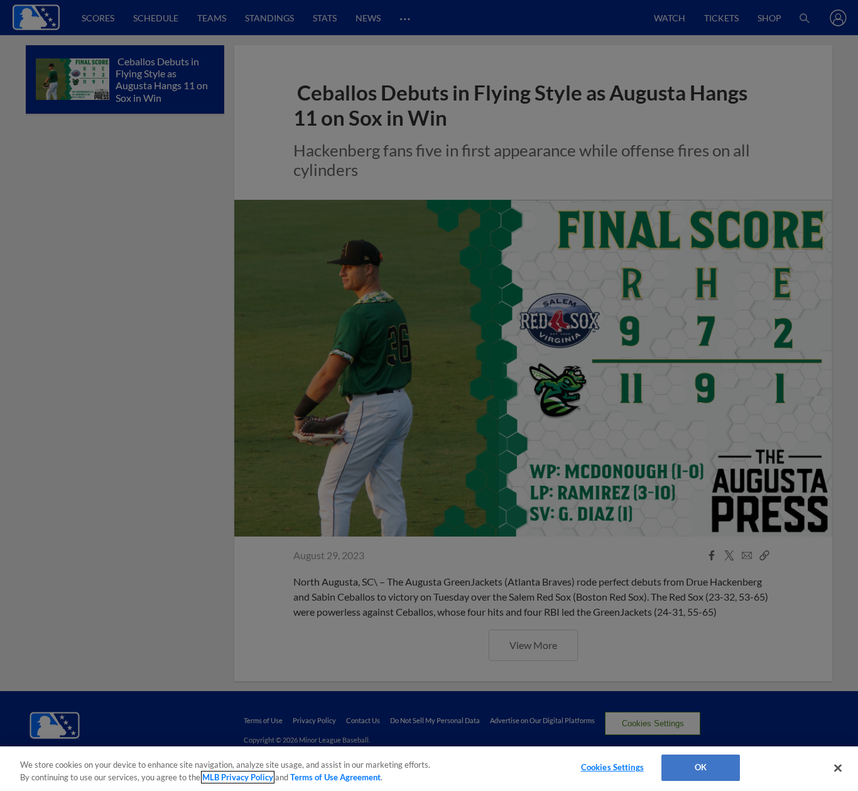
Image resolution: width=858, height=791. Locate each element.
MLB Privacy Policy (237, 777)
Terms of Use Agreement (335, 777)
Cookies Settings (612, 767)
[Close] (838, 768)
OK (701, 767)
